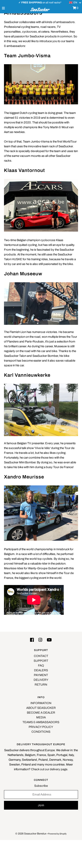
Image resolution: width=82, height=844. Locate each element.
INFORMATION (40, 703)
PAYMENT (41, 675)
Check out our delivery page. (49, 769)
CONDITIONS (40, 731)
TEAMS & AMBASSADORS (40, 722)
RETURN (41, 684)
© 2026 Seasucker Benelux (30, 833)
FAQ (41, 665)
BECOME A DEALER (41, 712)
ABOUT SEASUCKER (41, 707)
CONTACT (41, 656)
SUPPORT (41, 660)
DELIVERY (41, 679)
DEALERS (41, 670)
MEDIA (41, 717)
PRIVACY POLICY (41, 727)
